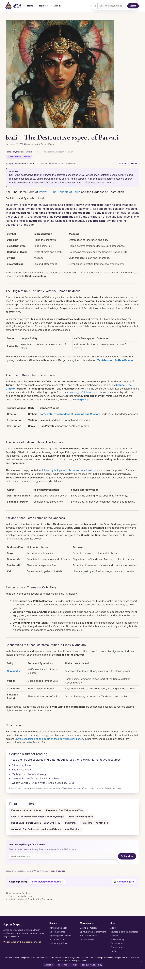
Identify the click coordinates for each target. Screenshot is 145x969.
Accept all (48, 965)
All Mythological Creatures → (47, 881)
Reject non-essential (67, 965)
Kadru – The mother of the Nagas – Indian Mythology (37, 816)
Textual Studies (87, 939)
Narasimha (13, 671)
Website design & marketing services (22, 942)
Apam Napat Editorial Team (21, 163)
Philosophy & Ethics (59, 943)
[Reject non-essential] (141, 961)
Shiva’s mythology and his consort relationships (68, 470)
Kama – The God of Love (20, 896)
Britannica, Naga (21, 769)
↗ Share (122, 163)
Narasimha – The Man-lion (95, 823)
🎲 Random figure (123, 881)
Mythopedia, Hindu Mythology (29, 774)
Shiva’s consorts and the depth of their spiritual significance (49, 738)
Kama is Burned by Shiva (81, 816)
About (57, 5)
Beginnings (70, 823)
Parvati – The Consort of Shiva (59, 192)
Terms (113, 951)
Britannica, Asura (21, 765)
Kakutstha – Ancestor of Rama (26, 810)
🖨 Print (134, 163)
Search (133, 6)
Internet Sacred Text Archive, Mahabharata (37, 778)
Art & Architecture (88, 935)
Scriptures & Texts (58, 939)
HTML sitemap (117, 939)
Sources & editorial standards (124, 932)
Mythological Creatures (24, 152)
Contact (114, 935)
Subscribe (127, 856)
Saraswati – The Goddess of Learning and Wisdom (70, 413)
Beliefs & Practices (88, 928)
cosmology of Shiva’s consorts (84, 392)
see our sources (58, 871)
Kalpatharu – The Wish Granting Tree (64, 810)
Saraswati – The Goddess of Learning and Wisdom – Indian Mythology (46, 829)
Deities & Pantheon (58, 928)
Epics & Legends (57, 932)
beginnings (83, 399)
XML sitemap (116, 943)
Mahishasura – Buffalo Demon (115, 360)
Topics (42, 5)
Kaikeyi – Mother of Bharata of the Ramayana (30, 899)
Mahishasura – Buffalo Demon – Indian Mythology (35, 823)
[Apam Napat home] (13, 6)
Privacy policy (117, 947)
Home (30, 5)
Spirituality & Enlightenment (93, 932)
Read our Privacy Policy (91, 965)
